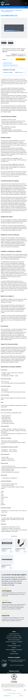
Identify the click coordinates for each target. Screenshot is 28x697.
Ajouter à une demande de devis (11, 65)
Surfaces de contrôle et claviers (14, 635)
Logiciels (14, 643)
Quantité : (4, 59)
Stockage (14, 651)
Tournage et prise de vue (14, 633)
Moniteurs (14, 647)
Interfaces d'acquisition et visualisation (14, 641)
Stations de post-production (14, 639)
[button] (26, 28)
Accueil (2, 10)
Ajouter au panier (8, 63)
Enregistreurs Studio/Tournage (14, 645)
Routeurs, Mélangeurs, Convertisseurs (13, 10)
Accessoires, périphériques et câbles (14, 637)
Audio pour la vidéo (14, 653)
